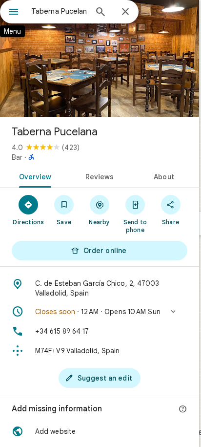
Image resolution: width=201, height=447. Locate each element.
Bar (17, 157)
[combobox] (59, 11)
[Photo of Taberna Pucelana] (99, 58)
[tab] (33, 176)
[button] (99, 311)
